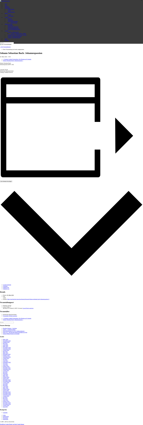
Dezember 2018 (7, 402)
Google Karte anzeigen (27, 308)
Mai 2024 (5, 351)
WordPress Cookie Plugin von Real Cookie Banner (12, 424)
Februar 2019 (6, 401)
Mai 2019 (5, 398)
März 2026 (5, 339)
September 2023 (7, 357)
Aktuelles (5, 412)
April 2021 (5, 374)
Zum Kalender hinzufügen (6, 181)
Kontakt (7, 40)
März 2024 (5, 353)
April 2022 (5, 365)
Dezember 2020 (7, 380)
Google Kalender (7, 284)
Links (4, 415)
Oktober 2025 (6, 342)
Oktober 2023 (6, 355)
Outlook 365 (6, 287)
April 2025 (5, 345)
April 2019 (5, 400)
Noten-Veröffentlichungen (14, 29)
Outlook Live (6, 288)
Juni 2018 (5, 406)
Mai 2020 (5, 385)
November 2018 (7, 404)
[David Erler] (5, 1)
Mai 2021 (5, 373)
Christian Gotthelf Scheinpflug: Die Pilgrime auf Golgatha (17, 59)
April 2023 (5, 361)
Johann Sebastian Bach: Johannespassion (13, 60)
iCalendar (5, 286)
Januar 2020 (6, 390)
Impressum (5, 419)
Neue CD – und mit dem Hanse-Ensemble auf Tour (15, 332)
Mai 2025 (5, 343)
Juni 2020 (5, 384)
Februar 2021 (6, 377)
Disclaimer (5, 417)
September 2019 (7, 394)
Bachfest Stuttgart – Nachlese (10, 328)
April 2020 (5, 386)
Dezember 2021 (7, 367)
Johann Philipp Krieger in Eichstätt (11, 333)
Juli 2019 (5, 397)
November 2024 (7, 347)
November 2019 (7, 393)
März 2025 (5, 346)
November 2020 (7, 381)
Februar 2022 (6, 366)
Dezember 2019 (7, 392)
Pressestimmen (11, 12)
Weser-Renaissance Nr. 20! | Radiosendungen (13, 331)
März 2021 (5, 375)
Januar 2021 (6, 378)
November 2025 (7, 340)
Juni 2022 (5, 363)
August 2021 (6, 370)
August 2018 (6, 405)
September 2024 (7, 349)
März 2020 (5, 388)
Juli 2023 (5, 359)
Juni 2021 (5, 371)
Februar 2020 (6, 389)
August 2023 (6, 358)
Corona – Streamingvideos (14, 37)
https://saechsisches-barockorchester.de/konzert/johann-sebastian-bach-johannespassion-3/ (28, 299)
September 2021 (7, 369)
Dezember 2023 (7, 354)
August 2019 (6, 396)
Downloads (10, 16)
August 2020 (6, 382)
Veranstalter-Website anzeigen (10, 316)
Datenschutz (6, 416)
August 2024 (6, 350)
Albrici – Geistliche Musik (9, 329)
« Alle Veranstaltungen (5, 47)
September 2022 (7, 362)
